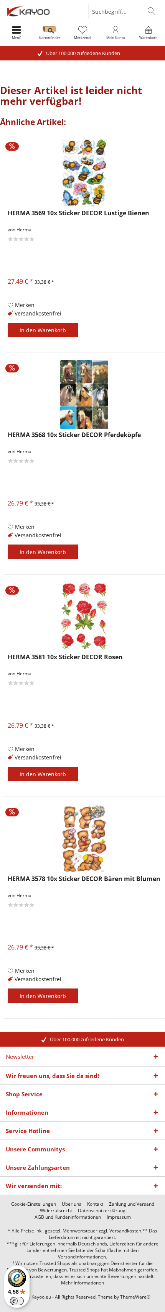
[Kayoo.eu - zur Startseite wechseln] (41, 11)
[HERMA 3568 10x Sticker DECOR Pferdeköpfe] (84, 394)
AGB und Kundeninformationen (68, 1217)
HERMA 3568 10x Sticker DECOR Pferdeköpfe (74, 435)
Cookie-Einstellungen (33, 1204)
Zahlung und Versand (131, 1204)
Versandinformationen (82, 1256)
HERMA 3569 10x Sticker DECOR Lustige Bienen (78, 213)
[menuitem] (148, 32)
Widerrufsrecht (56, 1211)
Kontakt (95, 1204)
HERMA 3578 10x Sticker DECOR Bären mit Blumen (84, 879)
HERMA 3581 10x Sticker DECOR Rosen (65, 657)
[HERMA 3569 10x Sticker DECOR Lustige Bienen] (84, 172)
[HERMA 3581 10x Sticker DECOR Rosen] (84, 616)
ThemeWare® (135, 1297)
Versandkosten (125, 1230)
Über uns (71, 1204)
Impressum (119, 1217)
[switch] (17, 1301)
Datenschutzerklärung (101, 1211)
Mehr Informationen (82, 1282)
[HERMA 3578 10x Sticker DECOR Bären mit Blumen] (84, 838)
